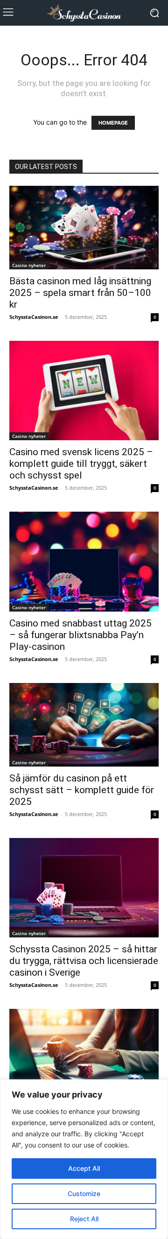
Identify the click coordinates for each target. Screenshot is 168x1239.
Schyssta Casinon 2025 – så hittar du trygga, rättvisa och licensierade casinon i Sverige (83, 960)
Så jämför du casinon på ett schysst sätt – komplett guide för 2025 (81, 790)
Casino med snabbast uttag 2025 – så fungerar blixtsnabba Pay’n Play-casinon (80, 635)
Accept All (84, 1168)
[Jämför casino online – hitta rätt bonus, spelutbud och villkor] (84, 1058)
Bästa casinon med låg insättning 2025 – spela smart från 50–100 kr (80, 292)
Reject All (84, 1219)
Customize (84, 1193)
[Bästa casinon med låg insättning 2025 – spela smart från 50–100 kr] (84, 227)
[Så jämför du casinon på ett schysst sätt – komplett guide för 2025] (84, 725)
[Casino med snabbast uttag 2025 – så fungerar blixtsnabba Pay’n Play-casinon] (84, 561)
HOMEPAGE (113, 123)
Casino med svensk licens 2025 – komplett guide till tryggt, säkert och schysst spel (81, 463)
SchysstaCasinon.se (33, 316)
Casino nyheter (29, 265)
